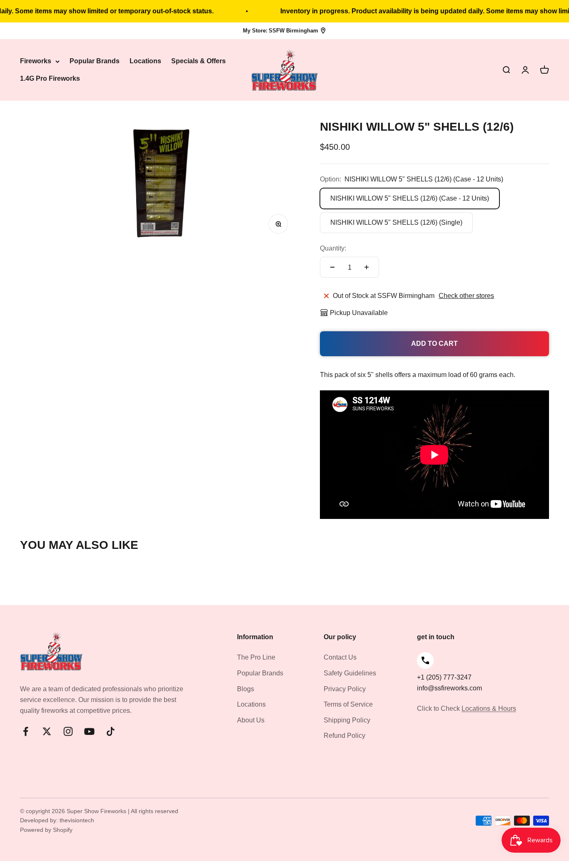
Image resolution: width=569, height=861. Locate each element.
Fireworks (35, 61)
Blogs (245, 688)
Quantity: (333, 248)
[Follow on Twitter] (46, 731)
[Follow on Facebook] (25, 731)
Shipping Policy (347, 720)
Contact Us (340, 657)
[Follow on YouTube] (89, 731)
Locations (145, 61)
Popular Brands (95, 61)
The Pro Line (256, 657)
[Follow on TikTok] (110, 731)
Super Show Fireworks (97, 811)
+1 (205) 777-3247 (444, 677)
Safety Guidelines (350, 673)
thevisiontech (77, 820)
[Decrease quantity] (332, 267)
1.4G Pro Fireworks (50, 78)
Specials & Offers (198, 61)
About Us (251, 720)
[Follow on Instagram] (68, 731)
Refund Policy (344, 735)
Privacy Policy (345, 688)
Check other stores (466, 295)
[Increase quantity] (366, 267)
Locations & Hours (489, 708)
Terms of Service (348, 704)
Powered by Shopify (46, 829)
